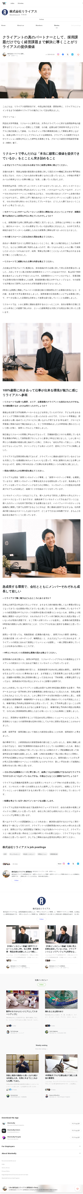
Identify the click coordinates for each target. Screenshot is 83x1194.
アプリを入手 (76, 1124)
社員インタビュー (29, 854)
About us (20, 25)
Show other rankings (40, 1049)
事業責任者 (54, 854)
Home (3, 25)
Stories (56, 25)
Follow (41, 19)
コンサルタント (15, 854)
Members (39, 25)
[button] (42, 1117)
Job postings (76, 25)
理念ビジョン (43, 854)
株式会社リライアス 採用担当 (16, 54)
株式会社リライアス (23, 11)
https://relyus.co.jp (15, 14)
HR (5, 854)
